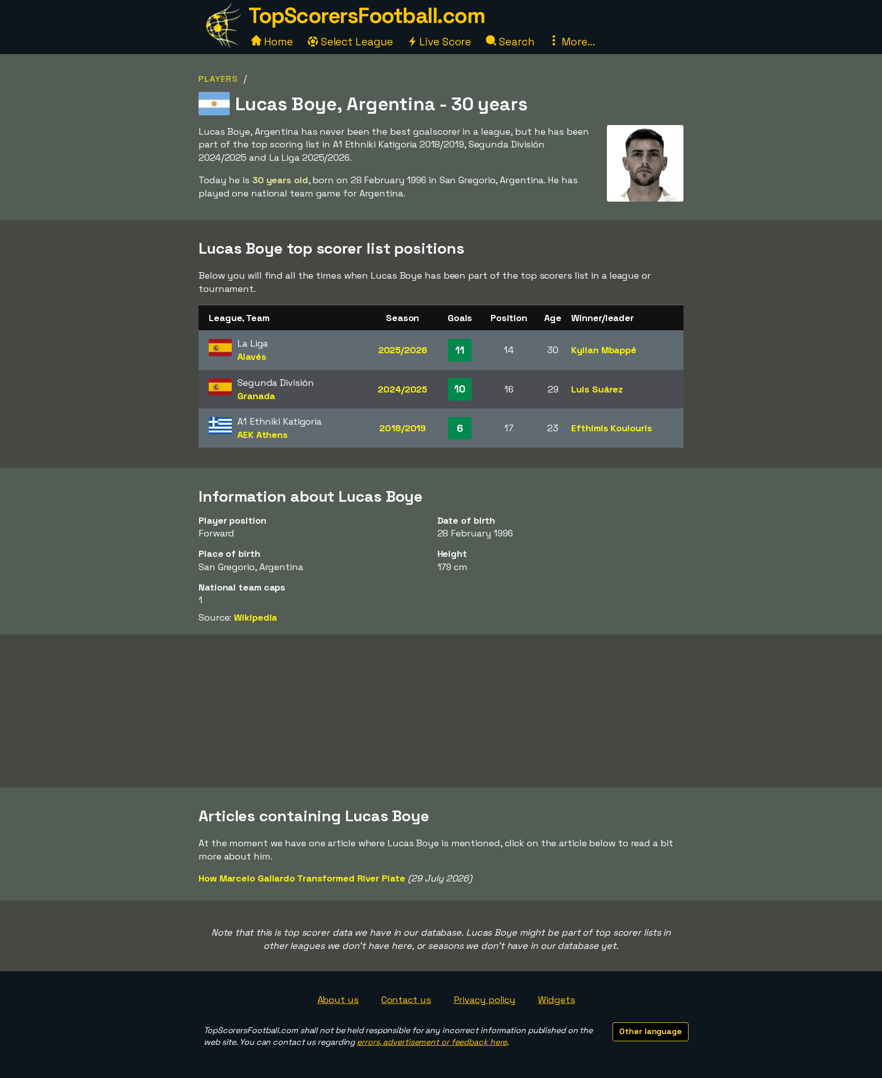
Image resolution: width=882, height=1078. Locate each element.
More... (577, 41)
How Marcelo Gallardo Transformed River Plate (302, 878)
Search (515, 41)
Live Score (443, 41)
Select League (355, 41)
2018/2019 (402, 428)
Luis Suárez (597, 389)
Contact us (406, 1000)
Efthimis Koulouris (611, 428)
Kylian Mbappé (603, 350)
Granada (256, 396)
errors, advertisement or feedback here (432, 1042)
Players (218, 79)
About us (338, 1000)
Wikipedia (255, 617)
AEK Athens (262, 434)
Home (277, 41)
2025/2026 (402, 350)
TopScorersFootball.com (366, 15)
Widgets (556, 1000)
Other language (650, 1031)
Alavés (251, 356)
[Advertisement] (441, 711)
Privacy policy (485, 1000)
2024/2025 (402, 389)
